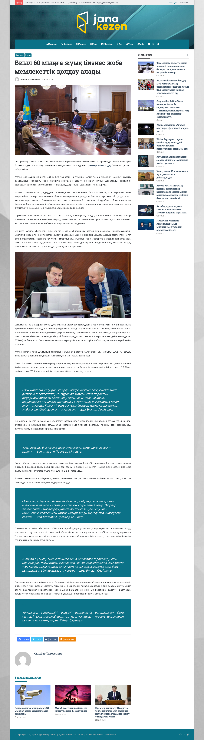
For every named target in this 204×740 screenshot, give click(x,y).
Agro (95, 44)
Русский (184, 2)
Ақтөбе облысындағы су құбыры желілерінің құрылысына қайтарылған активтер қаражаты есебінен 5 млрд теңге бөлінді (172, 192)
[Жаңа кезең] (102, 22)
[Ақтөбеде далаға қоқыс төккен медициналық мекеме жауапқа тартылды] (146, 210)
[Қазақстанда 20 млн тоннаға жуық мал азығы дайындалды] (146, 175)
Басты (28, 55)
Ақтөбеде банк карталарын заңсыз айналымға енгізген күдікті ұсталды (172, 160)
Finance (82, 44)
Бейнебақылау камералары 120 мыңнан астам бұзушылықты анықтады (32, 711)
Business (67, 44)
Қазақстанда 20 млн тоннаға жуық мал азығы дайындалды (172, 174)
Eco (120, 44)
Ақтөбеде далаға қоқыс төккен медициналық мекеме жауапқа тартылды (172, 209)
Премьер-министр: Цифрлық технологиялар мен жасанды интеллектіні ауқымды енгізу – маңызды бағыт (112, 712)
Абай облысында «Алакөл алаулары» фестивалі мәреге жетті (173, 128)
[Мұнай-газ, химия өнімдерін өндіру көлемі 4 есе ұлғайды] (73, 695)
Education (107, 44)
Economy (53, 44)
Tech (130, 44)
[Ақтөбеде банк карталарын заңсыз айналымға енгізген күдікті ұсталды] (146, 161)
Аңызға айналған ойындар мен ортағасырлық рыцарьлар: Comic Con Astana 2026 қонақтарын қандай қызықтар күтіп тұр (173, 86)
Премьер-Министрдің (99, 165)
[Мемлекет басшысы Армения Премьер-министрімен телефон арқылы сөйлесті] (146, 224)
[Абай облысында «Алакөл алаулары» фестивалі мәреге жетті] (146, 129)
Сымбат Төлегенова (29, 79)
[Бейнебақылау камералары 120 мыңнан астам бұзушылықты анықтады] (32, 695)
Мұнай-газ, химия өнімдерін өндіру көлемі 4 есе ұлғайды (71, 709)
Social (141, 44)
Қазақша (173, 2)
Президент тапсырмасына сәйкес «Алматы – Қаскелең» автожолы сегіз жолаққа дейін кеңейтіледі (71, 2)
